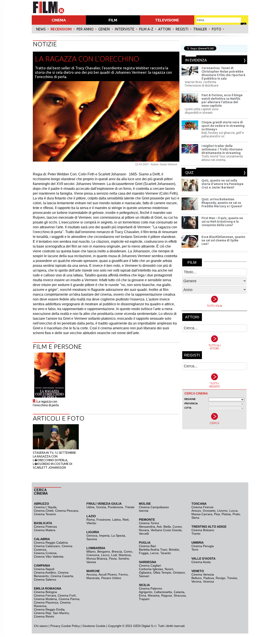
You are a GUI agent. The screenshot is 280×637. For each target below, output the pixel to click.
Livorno (222, 510)
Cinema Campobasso (154, 507)
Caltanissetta (163, 592)
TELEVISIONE (167, 20)
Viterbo (91, 523)
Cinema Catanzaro (47, 546)
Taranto (165, 553)
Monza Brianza (96, 558)
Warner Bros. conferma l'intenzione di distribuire (202, 83)
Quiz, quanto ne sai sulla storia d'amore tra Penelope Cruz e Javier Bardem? (222, 184)
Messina (153, 595)
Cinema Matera (44, 530)
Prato (236, 514)
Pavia (113, 558)
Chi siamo (41, 626)
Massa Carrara (201, 514)
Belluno (196, 578)
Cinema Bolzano (202, 530)
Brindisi (174, 549)
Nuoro (169, 569)
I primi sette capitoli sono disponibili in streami (202, 110)
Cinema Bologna (45, 592)
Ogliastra (145, 572)
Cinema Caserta (62, 576)
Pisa (217, 514)
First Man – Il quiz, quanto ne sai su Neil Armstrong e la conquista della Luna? (222, 221)
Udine (90, 507)
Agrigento (145, 592)
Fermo (123, 574)
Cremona (92, 555)
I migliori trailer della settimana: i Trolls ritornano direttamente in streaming (222, 149)
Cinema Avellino (45, 572)
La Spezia (118, 535)
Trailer (200, 29)
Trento (195, 533)
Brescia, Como (122, 551)
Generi (104, 29)
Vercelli (144, 533)
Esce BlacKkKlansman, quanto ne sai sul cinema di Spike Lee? (223, 240)
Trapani (144, 599)
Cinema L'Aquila (45, 507)
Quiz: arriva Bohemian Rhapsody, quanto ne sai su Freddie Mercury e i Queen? (221, 202)
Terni (194, 549)
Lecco (105, 555)
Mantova (125, 555)
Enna (142, 595)
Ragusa (166, 595)
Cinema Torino (149, 523)
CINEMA (59, 20)
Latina (116, 519)
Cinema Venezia (202, 574)
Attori (164, 29)
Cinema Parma (69, 599)
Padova (208, 578)
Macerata (93, 578)
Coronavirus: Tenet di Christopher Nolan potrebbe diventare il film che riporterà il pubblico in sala (223, 73)
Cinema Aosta (201, 562)
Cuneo (177, 526)
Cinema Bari (147, 546)
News (41, 29)
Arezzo (196, 510)
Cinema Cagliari (150, 565)
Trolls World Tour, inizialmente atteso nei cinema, (222, 158)
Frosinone (103, 519)
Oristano (179, 572)
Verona (196, 581)
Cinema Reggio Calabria (51, 542)
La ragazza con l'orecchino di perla (46, 403)
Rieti (125, 519)
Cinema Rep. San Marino (51, 613)
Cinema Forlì (67, 595)
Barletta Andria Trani (153, 549)
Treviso (232, 578)
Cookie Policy (70, 626)
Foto (216, 29)
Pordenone (115, 507)
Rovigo (220, 578)
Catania (179, 592)
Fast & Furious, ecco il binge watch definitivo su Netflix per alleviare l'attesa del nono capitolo (222, 100)
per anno (85, 29)
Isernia (143, 510)
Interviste (124, 29)
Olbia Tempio (162, 572)
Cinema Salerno (45, 579)
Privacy (55, 626)
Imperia (104, 535)
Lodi (114, 555)
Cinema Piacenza (46, 602)
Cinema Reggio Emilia (49, 609)
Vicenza (208, 581)
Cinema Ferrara (45, 595)
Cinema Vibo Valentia (48, 556)
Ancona (91, 574)
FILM (112, 20)
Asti (159, 526)
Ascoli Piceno (107, 574)
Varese (91, 562)
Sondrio (123, 558)
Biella (167, 526)
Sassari (144, 576)
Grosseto (209, 510)
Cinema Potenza (45, 526)
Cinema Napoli (44, 569)
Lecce (154, 553)
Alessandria (147, 526)
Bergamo (103, 551)
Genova (91, 535)
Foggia (144, 553)
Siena (195, 517)
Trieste (129, 507)
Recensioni (61, 29)
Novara (144, 530)
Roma (90, 519)
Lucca (233, 510)
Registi (182, 29)
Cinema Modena (45, 599)
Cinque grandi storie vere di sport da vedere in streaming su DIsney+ (223, 125)
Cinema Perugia (202, 546)
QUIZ (189, 172)
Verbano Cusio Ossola (166, 530)
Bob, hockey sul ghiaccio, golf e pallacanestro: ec (222, 134)
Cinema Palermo (150, 588)
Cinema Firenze (202, 507)
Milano (91, 551)
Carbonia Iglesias (151, 569)
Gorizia (101, 507)
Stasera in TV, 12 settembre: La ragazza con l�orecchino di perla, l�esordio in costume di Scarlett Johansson (55, 460)
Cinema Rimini (44, 616)
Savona (91, 539)
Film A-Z (146, 29)
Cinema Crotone (45, 553)
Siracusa (180, 595)
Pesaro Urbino (111, 578)
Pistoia (226, 514)
